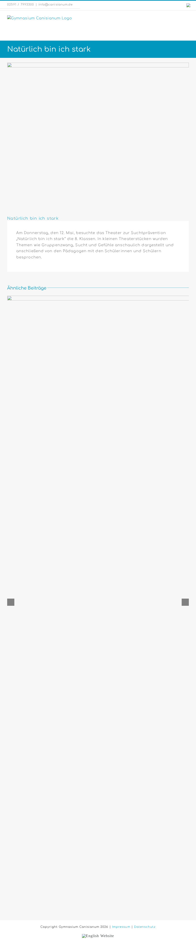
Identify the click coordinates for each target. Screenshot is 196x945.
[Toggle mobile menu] (187, 17)
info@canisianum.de (55, 4)
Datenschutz (145, 927)
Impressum (121, 927)
